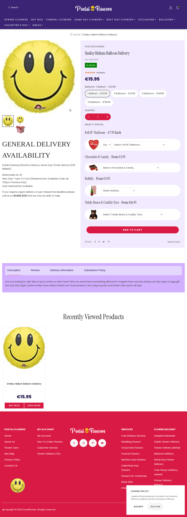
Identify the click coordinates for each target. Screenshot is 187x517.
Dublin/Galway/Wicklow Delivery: (21, 165)
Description (13, 270)
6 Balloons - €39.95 (153, 93)
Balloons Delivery (164, 453)
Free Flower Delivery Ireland (166, 472)
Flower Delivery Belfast (167, 447)
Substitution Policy (94, 270)
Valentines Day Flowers (129, 468)
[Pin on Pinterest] (99, 242)
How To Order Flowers (50, 441)
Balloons (166, 19)
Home (76, 34)
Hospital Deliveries (164, 435)
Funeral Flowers (59, 19)
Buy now (14, 405)
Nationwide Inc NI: (12, 175)
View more (33, 405)
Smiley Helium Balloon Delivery (24, 383)
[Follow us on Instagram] (83, 443)
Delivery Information (61, 270)
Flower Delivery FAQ (48, 453)
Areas (36, 25)
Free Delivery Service (133, 435)
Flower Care (11, 447)
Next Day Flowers (120, 19)
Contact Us (10, 465)
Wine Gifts (127, 482)
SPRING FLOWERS (16, 19)
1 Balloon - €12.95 (97, 93)
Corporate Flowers (132, 447)
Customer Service (47, 447)
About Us (9, 441)
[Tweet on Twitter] (103, 242)
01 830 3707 (20, 195)
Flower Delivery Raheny (163, 482)
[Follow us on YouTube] (102, 443)
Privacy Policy (12, 459)
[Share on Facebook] (95, 242)
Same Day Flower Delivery (164, 462)
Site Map (9, 453)
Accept (138, 506)
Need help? (173, 241)
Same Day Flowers (88, 19)
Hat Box (37, 19)
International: (10, 186)
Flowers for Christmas (134, 476)
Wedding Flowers (131, 441)
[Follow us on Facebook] (74, 443)
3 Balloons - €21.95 (124, 93)
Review (35, 270)
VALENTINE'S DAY (16, 25)
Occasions (146, 19)
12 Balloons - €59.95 (99, 102)
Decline (156, 506)
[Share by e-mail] (108, 242)
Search (14, 7)
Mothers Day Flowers (133, 459)
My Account (44, 435)
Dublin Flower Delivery (167, 441)
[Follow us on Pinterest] (93, 443)
